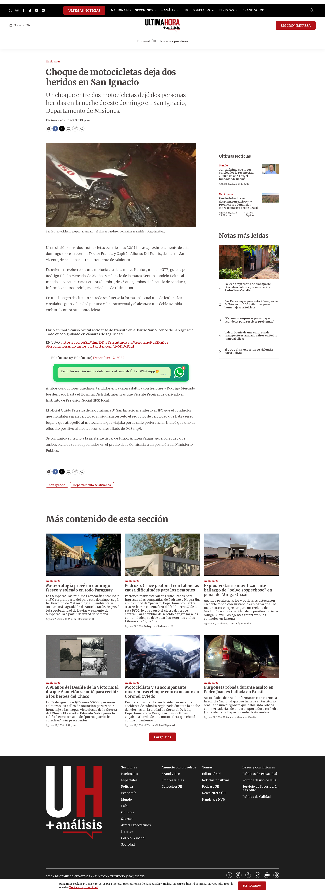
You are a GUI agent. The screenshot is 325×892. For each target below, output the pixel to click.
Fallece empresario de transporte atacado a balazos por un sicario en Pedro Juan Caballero (249, 287)
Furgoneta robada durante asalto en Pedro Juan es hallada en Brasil (238, 689)
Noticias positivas (174, 41)
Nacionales (53, 61)
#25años (161, 342)
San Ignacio (57, 485)
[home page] (162, 25)
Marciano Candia (246, 717)
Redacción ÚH (86, 619)
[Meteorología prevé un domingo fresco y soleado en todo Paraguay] (83, 555)
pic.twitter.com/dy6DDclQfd (110, 346)
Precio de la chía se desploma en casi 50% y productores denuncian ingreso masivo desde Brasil (238, 203)
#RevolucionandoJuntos (66, 346)
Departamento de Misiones (92, 485)
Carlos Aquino (250, 214)
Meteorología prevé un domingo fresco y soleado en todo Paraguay (79, 587)
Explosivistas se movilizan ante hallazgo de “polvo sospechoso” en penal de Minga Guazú (238, 590)
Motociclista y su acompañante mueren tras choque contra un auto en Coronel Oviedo (162, 692)
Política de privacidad (83, 887)
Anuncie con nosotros (179, 767)
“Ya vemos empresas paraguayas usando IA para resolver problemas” (249, 320)
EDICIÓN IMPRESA (296, 25)
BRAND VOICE (253, 10)
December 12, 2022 (109, 358)
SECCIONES (144, 10)
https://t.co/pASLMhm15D (82, 342)
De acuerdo (252, 885)
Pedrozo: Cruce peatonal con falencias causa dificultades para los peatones (162, 587)
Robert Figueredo (166, 725)
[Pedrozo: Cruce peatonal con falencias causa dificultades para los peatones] (162, 555)
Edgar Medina (244, 623)
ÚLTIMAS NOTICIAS (84, 10)
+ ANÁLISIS (169, 10)
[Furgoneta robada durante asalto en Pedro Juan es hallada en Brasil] (241, 656)
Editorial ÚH (146, 41)
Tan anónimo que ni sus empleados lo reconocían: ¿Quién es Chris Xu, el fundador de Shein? (236, 174)
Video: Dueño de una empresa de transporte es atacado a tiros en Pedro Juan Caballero (251, 335)
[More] (155, 10)
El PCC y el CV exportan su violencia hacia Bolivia (249, 351)
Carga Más (162, 737)
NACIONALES (121, 10)
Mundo (223, 165)
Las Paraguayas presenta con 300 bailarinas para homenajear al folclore (251, 304)
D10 (185, 10)
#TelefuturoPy (117, 342)
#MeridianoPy (142, 342)
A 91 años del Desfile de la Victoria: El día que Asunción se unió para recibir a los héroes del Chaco (82, 692)
